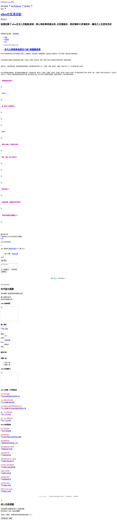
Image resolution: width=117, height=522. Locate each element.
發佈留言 (3, 271)
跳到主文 (4, 19)
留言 (14, 248)
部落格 (6, 39)
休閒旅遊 (16, 34)
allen (2, 238)
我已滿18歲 (4, 518)
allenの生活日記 (11, 14)
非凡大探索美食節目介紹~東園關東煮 (22, 49)
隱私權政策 (69, 496)
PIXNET (45, 496)
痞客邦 (11, 248)
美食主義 (15, 254)
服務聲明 (75, 496)
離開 (10, 518)
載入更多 (3, 260)
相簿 (5, 37)
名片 (5, 42)
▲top (2, 257)
